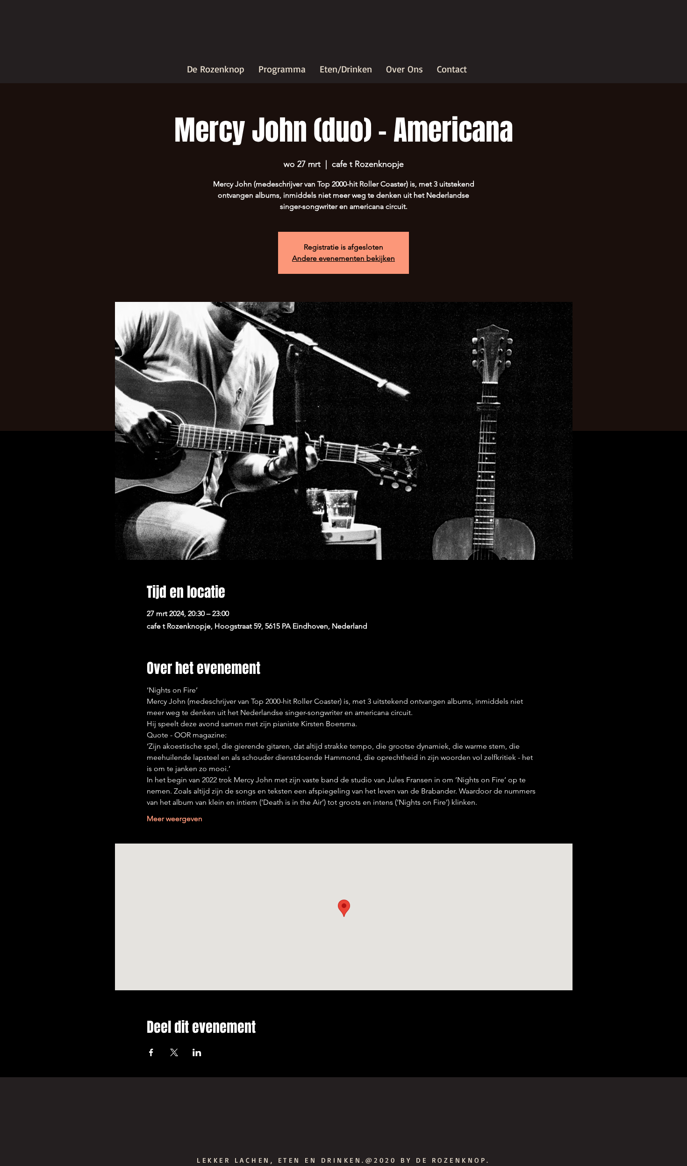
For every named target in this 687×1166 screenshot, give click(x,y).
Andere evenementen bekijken (343, 258)
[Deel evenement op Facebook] (151, 1052)
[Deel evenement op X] (174, 1052)
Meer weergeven (174, 818)
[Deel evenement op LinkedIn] (197, 1052)
